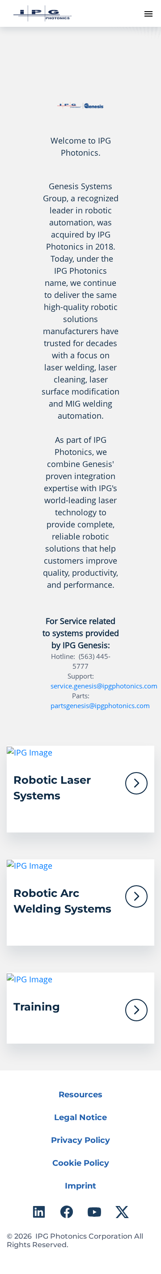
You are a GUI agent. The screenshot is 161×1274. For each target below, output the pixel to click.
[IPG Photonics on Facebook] (66, 1212)
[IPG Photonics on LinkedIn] (39, 1212)
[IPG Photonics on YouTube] (94, 1212)
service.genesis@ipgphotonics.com (104, 685)
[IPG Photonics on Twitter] (122, 1212)
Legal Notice (80, 1117)
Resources (80, 1095)
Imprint (80, 1186)
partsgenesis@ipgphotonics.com (100, 705)
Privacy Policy (80, 1140)
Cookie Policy (80, 1163)
